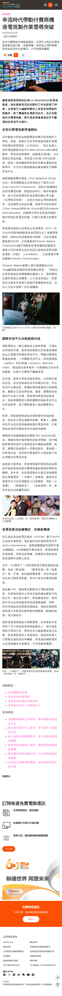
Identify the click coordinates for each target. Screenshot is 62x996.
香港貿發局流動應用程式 (40, 947)
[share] (58, 977)
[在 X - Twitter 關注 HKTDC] (9, 974)
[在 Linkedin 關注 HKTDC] (14, 974)
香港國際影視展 (17, 692)
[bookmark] (58, 984)
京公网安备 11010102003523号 (43, 965)
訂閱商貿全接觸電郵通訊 (13, 951)
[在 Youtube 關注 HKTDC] (28, 974)
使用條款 (7, 956)
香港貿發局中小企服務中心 (24, 705)
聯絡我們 (7, 947)
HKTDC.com (8, 942)
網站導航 (33, 960)
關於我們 (33, 942)
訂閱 (10, 849)
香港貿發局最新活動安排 (23, 701)
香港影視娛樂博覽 (19, 696)
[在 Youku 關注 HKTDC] (33, 974)
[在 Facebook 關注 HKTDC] (4, 974)
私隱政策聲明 (35, 956)
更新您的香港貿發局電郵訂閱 (42, 951)
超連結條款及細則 (10, 960)
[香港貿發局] (31, 938)
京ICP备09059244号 (11, 965)
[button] (56, 4)
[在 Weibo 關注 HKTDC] (18, 974)
